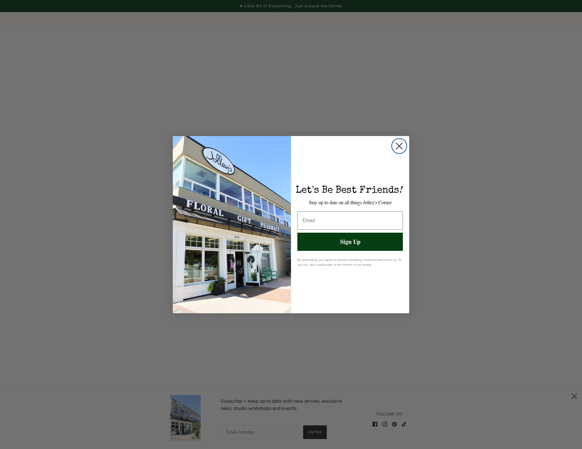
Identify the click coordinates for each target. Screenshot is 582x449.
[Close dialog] (399, 146)
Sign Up (350, 241)
